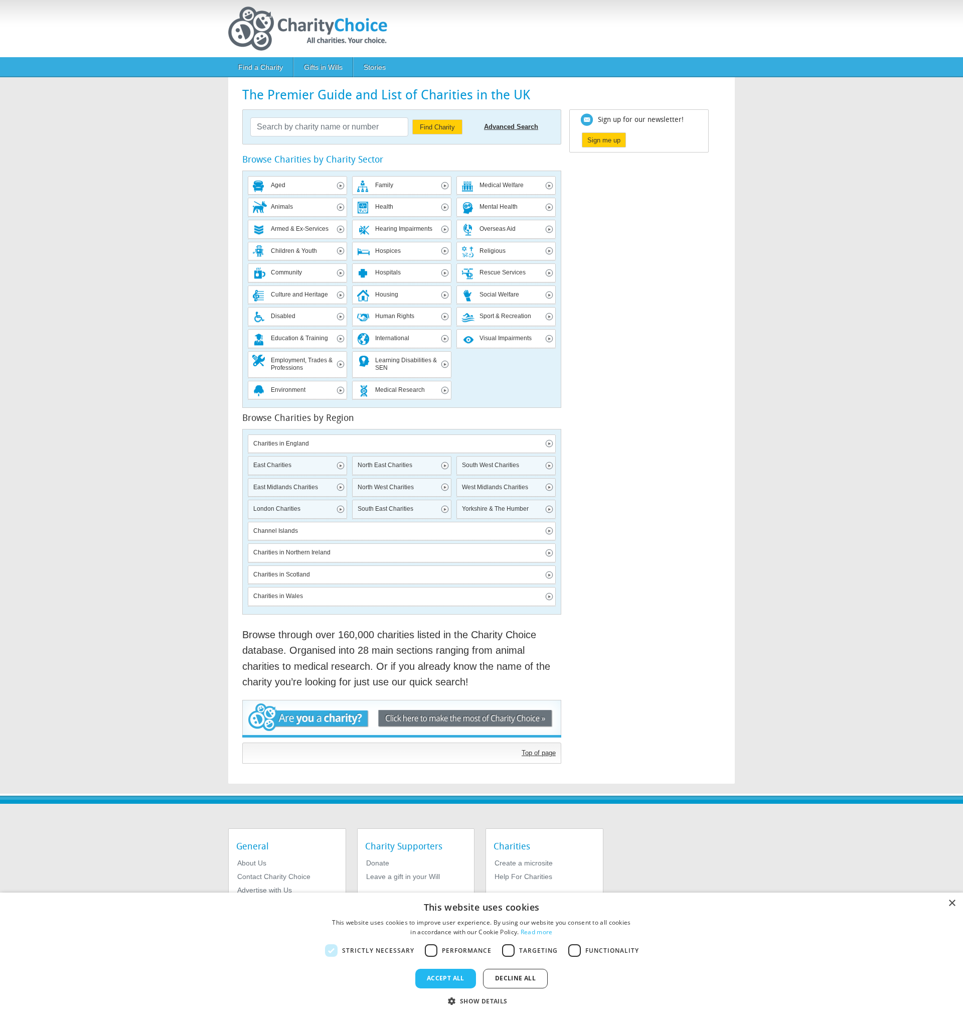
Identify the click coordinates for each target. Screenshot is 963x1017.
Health (384, 206)
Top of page (539, 753)
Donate (377, 863)
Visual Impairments (505, 338)
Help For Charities (523, 877)
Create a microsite (524, 863)
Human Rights (394, 316)
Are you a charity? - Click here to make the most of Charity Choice (401, 719)
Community (286, 272)
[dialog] (481, 955)
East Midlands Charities (285, 487)
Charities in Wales (278, 596)
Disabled (283, 316)
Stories (375, 67)
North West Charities (386, 487)
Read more (537, 932)
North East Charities (385, 465)
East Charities (272, 465)
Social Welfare (499, 294)
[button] (481, 1000)
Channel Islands (275, 530)
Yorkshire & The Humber (495, 508)
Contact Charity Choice (273, 877)
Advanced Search (511, 126)
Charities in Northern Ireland (292, 552)
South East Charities (385, 508)
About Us (251, 863)
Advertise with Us (264, 890)
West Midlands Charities (495, 487)
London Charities (276, 508)
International (392, 338)
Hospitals (388, 272)
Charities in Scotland (281, 574)
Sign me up (603, 140)
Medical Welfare (501, 185)
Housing (386, 294)
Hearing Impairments (403, 228)
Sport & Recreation (505, 316)
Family (384, 185)
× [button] (951, 903)
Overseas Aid (497, 228)
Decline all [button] (515, 978)
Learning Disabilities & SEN (406, 364)
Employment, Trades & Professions (302, 364)
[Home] (311, 29)
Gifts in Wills (323, 67)
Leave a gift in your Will (403, 877)
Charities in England (281, 443)
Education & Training (299, 338)
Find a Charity (260, 67)
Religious (492, 250)
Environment (288, 389)
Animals (282, 206)
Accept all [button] (445, 978)
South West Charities (490, 465)
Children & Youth (294, 250)
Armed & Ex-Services (300, 228)
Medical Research (400, 389)
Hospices (388, 250)
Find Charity (437, 127)
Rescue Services (502, 272)
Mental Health (498, 206)
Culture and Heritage (299, 294)
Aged (278, 185)
